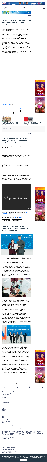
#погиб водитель (6, 110)
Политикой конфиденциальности (36, 457)
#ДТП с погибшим (16, 110)
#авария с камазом (18, 112)
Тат (9, 8)
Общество (29, 15)
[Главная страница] (23, 8)
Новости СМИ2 (7, 128)
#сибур (4, 382)
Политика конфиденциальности (8, 449)
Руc (3, 8)
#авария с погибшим (7, 112)
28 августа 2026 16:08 (27, 223)
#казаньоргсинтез (12, 382)
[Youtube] (42, 387)
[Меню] (44, 8)
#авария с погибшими (17, 220)
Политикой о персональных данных (21, 457)
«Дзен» (15, 108)
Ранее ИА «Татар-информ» (8, 175)
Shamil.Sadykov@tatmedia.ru (7, 452)
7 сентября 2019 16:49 (27, 16)
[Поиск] (37, 8)
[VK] (4, 387)
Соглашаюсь (23, 459)
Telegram (20, 108)
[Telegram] (17, 387)
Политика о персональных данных (8, 439)
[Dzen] (30, 387)
